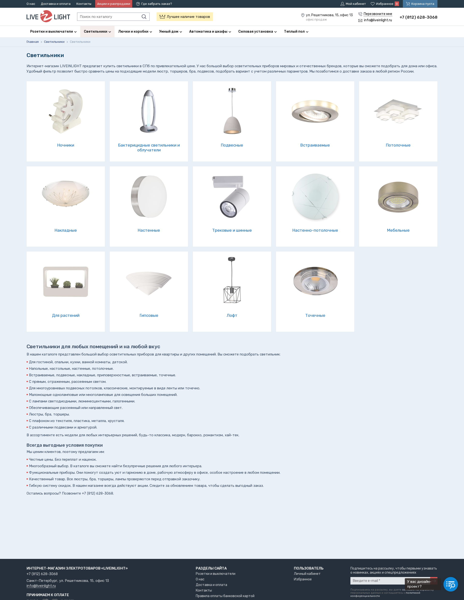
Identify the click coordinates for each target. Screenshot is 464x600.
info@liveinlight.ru (41, 586)
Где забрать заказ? (156, 4)
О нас (31, 4)
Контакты (83, 4)
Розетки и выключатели (215, 574)
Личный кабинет (307, 574)
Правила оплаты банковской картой (225, 596)
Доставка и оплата (56, 4)
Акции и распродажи (113, 4)
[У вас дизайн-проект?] (450, 584)
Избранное (303, 579)
